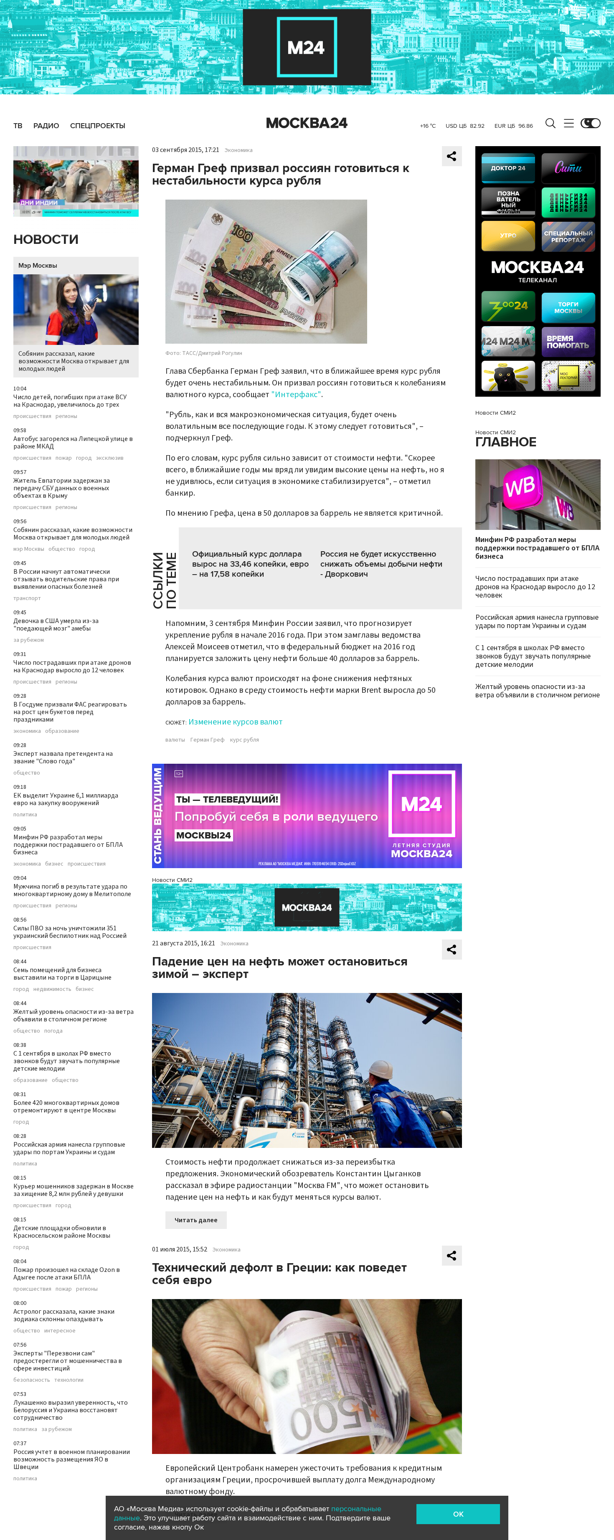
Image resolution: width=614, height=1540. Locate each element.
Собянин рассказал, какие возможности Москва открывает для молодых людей (73, 361)
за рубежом (28, 640)
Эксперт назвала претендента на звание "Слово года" (63, 757)
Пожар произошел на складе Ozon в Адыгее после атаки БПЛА (66, 1273)
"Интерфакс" (296, 394)
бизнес (54, 864)
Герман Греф (207, 740)
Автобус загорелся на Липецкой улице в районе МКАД (73, 442)
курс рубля (244, 740)
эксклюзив (110, 458)
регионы (66, 416)
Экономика (239, 150)
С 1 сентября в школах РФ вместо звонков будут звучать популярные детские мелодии (66, 1061)
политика (25, 815)
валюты (175, 740)
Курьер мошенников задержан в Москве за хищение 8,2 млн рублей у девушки (73, 1190)
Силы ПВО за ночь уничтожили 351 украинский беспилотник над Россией (70, 932)
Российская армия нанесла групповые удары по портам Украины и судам (69, 1148)
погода (53, 1031)
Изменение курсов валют (235, 722)
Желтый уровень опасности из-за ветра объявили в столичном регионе (73, 1015)
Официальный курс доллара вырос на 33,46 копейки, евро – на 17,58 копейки (250, 564)
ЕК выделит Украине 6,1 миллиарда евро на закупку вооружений (65, 799)
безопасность (31, 1380)
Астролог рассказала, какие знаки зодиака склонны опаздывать (63, 1315)
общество (61, 549)
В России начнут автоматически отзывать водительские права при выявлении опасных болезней (66, 579)
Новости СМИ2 (172, 880)
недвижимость (52, 989)
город (84, 458)
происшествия (32, 416)
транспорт (27, 598)
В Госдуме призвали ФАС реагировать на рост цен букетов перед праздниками (70, 712)
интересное (60, 1331)
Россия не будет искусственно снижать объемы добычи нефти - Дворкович (381, 564)
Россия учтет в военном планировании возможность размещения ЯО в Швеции (71, 1459)
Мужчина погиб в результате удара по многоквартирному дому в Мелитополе (72, 890)
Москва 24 (307, 123)
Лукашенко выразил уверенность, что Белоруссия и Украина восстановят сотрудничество (70, 1410)
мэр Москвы (28, 549)
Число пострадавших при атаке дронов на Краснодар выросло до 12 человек (72, 666)
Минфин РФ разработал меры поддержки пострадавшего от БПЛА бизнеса (68, 845)
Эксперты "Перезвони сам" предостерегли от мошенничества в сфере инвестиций (67, 1361)
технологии (69, 1380)
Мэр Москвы (37, 265)
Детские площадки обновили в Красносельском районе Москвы (61, 1231)
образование (62, 731)
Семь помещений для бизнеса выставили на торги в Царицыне (62, 973)
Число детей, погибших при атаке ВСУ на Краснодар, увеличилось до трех (70, 401)
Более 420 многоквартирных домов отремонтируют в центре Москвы (66, 1106)
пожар (64, 458)
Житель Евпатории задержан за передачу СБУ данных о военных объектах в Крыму (61, 488)
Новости (46, 240)
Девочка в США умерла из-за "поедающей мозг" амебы (56, 624)
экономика (27, 731)
